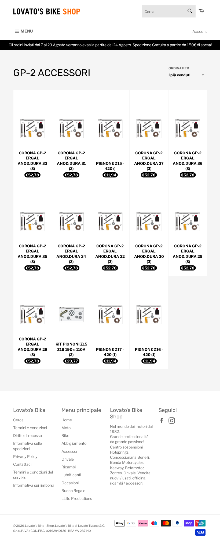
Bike (65, 435)
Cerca (18, 420)
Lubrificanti (71, 474)
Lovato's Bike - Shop (39, 526)
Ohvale (67, 459)
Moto (66, 427)
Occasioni (70, 483)
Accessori (69, 451)
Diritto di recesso (27, 435)
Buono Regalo (73, 490)
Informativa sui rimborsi (33, 485)
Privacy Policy (25, 456)
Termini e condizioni (30, 427)
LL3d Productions (76, 498)
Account (199, 31)
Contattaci (22, 464)
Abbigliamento (73, 443)
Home (66, 420)
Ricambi (68, 467)
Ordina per (178, 68)
